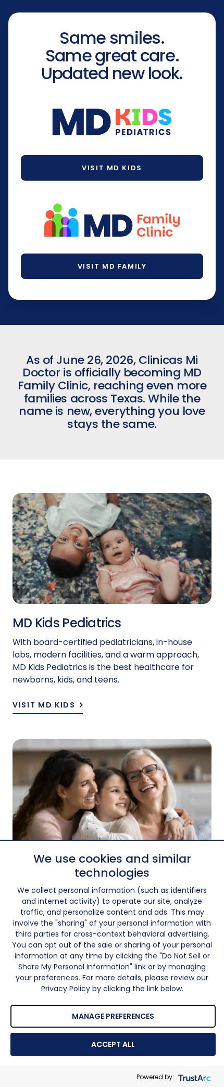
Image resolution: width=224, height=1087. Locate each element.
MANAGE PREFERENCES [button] (113, 1016)
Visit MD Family (112, 266)
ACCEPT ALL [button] (113, 1044)
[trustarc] (193, 1076)
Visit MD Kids (112, 168)
